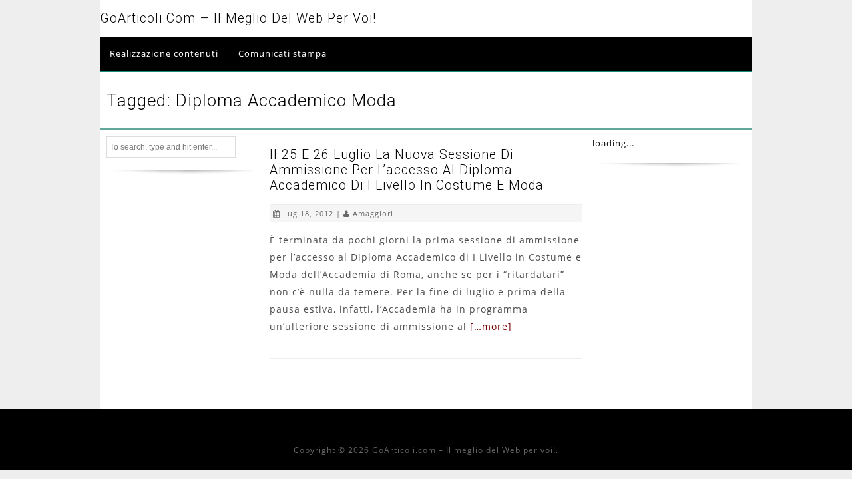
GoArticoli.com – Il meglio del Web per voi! (238, 18)
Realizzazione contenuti (164, 53)
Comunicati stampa (282, 53)
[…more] (491, 326)
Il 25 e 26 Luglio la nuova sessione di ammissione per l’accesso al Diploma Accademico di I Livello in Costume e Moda (407, 170)
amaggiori (373, 213)
